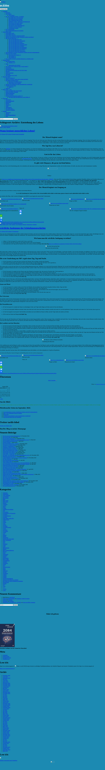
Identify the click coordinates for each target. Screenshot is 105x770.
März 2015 (5, 751)
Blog (7, 116)
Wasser (45, 373)
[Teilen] (52, 220)
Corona (4, 505)
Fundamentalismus (10, 69)
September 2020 (6, 707)
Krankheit (5, 544)
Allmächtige (5, 494)
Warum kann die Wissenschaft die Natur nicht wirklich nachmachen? (18, 474)
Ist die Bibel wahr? (7, 32)
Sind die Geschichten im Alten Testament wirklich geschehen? (20, 37)
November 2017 (6, 735)
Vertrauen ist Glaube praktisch (9, 445)
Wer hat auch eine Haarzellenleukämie (11, 436)
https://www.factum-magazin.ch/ (7, 668)
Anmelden (5, 655)
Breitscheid (8, 102)
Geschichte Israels (7, 527)
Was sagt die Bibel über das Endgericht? (18, 47)
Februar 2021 (6, 701)
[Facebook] (52, 211)
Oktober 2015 (6, 748)
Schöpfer (34, 224)
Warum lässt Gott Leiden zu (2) (10, 451)
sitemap (7, 113)
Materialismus (6, 547)
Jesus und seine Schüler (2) (15, 55)
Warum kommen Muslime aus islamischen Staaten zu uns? (16, 439)
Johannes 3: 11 (12, 62)
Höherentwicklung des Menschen (10, 465)
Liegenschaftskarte (10, 101)
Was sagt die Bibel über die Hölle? (16, 46)
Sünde (4, 569)
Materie (4, 549)
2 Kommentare (15, 231)
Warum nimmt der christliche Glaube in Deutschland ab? (15, 480)
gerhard (10, 134)
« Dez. (1, 398)
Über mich (5, 98)
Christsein (5, 504)
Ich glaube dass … (10, 108)
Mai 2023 (5, 679)
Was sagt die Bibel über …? (12, 38)
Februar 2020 (6, 715)
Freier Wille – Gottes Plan (8, 454)
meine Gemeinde (9, 72)
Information (5, 537)
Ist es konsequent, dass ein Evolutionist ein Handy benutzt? (16, 464)
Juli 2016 (5, 744)
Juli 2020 (5, 710)
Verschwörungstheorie (8, 578)
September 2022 (6, 685)
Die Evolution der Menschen (15, 24)
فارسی (4, 589)
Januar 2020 (5, 716)
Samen (33, 373)
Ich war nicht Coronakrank (9, 438)
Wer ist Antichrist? (7, 479)
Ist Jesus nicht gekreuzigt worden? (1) (14, 96)
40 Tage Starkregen (7, 459)
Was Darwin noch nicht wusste (16, 23)
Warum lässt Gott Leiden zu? (9, 452)
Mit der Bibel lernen (10, 61)
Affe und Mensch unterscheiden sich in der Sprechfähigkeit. (16, 462)
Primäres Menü (4, 9)
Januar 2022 (5, 690)
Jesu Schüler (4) (12, 57)
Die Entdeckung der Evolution (15, 19)
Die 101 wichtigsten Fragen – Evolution (15, 16)
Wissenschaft (50, 373)
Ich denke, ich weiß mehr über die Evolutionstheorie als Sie (16, 455)
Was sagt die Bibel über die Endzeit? (17, 41)
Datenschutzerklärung (11, 115)
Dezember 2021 (6, 692)
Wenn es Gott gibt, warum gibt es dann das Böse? (17, 79)
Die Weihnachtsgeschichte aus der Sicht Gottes (16, 70)
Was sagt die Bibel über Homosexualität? (18, 44)
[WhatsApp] (52, 216)
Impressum (8, 112)
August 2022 (6, 687)
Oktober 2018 (6, 731)
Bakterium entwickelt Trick (9, 456)
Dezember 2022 (6, 683)
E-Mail (4, 508)
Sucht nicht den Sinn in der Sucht (10, 466)
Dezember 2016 (6, 742)
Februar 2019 (6, 728)
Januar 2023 (5, 682)
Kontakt (4, 111)
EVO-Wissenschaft (10, 29)
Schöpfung (41, 373)
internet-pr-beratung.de (100, 384)
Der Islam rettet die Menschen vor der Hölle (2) (19, 97)
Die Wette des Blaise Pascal (12, 80)
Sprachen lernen (6, 567)
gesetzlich (5, 530)
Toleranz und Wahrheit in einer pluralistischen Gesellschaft (19, 84)
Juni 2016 (5, 745)
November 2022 (6, 684)
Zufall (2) (8, 88)
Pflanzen (30, 373)
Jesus (4, 542)
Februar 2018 (6, 733)
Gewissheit (5, 531)
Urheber (5, 576)
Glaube (4, 532)
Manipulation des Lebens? (14, 65)
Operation (5, 555)
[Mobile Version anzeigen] (52, 762)
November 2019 (6, 717)
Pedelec (7, 103)
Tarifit (7, 106)
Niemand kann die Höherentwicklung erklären (13, 482)
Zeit (4, 585)
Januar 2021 (5, 702)
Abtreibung (2, 222)
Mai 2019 (5, 724)
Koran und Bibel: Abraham (12, 92)
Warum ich (8, 104)
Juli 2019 (5, 721)
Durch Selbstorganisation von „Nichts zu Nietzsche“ (14, 469)
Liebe (4, 546)
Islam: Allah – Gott (7, 89)
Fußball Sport (6, 519)
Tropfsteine (5, 573)
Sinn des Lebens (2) (10, 78)
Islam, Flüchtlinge (7, 540)
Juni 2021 (5, 696)
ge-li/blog (4, 5)
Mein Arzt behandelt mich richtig (10, 450)
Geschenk (5, 526)
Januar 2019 (5, 729)
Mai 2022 (5, 688)
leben (15, 373)
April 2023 (5, 680)
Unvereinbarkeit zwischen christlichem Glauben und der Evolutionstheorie (22, 52)
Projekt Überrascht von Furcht (9, 448)
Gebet (4, 521)
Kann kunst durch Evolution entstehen (11, 470)
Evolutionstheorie (7, 515)
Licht (23, 373)
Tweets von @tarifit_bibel (6, 425)
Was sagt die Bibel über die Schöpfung (12, 417)
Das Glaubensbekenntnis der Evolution (14, 30)
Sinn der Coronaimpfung (8, 446)
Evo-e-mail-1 (9, 14)
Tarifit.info (5, 570)
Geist (4, 523)
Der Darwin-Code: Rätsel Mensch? (16, 25)
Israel (4, 541)
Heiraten (8, 71)
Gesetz (4, 528)
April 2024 (5, 676)
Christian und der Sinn (11, 85)
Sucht (4, 568)
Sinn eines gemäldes (7, 471)
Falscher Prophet (6, 442)
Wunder (4, 583)
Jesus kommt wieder (7, 461)
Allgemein (5, 492)
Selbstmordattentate (10, 93)
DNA (1, 127)
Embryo (13, 222)
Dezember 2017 (6, 734)
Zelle (43, 222)
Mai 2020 (5, 712)
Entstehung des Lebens (20, 222)
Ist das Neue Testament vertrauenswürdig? (15, 35)
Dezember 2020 (6, 703)
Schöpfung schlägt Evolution (9, 447)
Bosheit (4, 503)
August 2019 (6, 720)
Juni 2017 (5, 740)
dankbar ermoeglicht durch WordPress (8, 760)
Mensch (8, 127)
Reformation (5, 558)
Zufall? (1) (11, 87)
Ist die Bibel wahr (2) (10, 34)
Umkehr (5, 574)
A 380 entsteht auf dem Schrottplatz (11, 484)
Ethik (7, 64)
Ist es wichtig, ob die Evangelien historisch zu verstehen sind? (20, 58)
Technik (4, 572)
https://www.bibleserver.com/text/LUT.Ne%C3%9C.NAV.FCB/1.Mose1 (65, 243)
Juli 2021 (5, 694)
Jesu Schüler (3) (12, 56)
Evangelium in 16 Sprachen (9, 513)
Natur (4, 553)
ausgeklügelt (5, 496)
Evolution (5, 11)
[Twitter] (52, 213)
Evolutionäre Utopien (13, 28)
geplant (13, 224)
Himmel (20, 224)
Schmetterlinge (6, 560)
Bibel (1, 224)
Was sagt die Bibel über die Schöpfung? (18, 48)
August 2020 (6, 708)
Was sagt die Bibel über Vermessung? (17, 51)
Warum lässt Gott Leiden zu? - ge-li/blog (12, 602)
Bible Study (5, 501)
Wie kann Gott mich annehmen (10, 477)
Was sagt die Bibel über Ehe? (15, 39)
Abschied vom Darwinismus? (15, 26)
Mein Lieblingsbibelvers (8, 550)
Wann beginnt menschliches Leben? (17, 130)
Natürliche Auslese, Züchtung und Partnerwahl (19, 21)
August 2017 (6, 738)
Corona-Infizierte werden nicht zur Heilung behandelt (15, 457)
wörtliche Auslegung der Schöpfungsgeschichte (23, 228)
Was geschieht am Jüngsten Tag (10, 441)
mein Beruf (8, 99)
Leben (4, 127)
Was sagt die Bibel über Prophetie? (16, 43)
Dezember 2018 (6, 730)
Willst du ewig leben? (8, 475)
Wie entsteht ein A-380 (8, 483)
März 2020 (5, 713)
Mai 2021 (5, 697)
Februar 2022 (6, 689)
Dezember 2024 (6, 675)
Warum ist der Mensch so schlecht (10, 579)
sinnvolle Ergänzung (26, 158)
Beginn (6, 222)
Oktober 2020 (6, 706)
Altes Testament (6, 495)
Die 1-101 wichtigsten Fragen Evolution (13, 413)
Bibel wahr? (5, 224)
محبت (4, 590)
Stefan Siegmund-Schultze (9, 598)
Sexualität (8, 74)
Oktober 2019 (6, 719)
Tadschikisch (9, 107)
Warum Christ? (6, 60)
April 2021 (5, 698)
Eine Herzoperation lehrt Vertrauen (11, 460)
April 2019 (5, 725)
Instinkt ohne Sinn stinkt (8, 539)
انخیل (4, 586)
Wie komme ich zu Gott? (11, 75)
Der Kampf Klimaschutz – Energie (11, 443)
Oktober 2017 (6, 737)
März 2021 (5, 699)
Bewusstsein (5, 498)
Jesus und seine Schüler (11, 53)
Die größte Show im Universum (16, 17)
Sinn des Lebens (6, 76)
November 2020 (6, 705)
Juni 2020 (5, 711)
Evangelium (8, 67)
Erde (10, 224)
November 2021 (6, 693)
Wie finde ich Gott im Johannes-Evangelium (13, 581)
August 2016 (6, 743)
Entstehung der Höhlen (8, 509)
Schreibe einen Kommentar (18, 134)
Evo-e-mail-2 (11, 15)
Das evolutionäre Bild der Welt (15, 20)
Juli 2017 (5, 739)
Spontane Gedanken (10, 110)
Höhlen (4, 536)
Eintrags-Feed (6, 656)
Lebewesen (19, 373)
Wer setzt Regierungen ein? (9, 485)
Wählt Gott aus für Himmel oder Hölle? (12, 473)
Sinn (4, 565)
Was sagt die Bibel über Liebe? (16, 42)
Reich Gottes (6, 559)
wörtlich (54, 373)
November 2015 (6, 747)
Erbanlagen (27, 222)
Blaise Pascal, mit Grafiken (15, 83)
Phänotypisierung (38, 222)
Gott (17, 224)
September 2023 (6, 678)
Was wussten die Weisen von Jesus (11, 478)
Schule (4, 564)
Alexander (5, 601)
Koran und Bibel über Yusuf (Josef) (14, 90)
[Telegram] (52, 218)
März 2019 (5, 726)
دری (4, 587)
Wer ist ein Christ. (7, 437)
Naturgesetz (29, 224)
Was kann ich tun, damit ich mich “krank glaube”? (17, 66)
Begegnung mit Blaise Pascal (15, 81)
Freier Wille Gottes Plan (8, 518)
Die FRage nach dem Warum (9, 468)
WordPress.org (6, 659)
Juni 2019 (5, 722)
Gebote (4, 522)
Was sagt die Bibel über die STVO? (17, 49)
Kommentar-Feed (7, 657)
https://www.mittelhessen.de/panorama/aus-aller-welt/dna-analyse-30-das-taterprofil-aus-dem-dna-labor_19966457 (27, 179)
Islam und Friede (9, 94)
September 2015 (6, 749)
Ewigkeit (5, 517)
